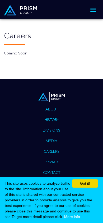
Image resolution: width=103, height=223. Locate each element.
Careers (51, 152)
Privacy (52, 162)
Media (51, 141)
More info (72, 217)
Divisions (51, 130)
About (51, 109)
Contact (51, 173)
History (51, 120)
